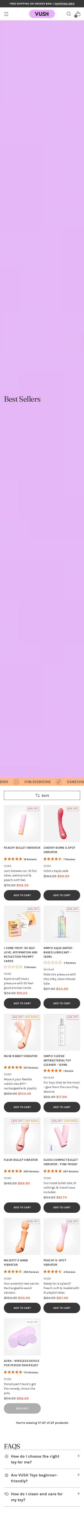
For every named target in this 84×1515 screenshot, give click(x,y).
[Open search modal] (68, 14)
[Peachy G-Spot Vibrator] (62, 1236)
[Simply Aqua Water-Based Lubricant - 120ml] (62, 924)
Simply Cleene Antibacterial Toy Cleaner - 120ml (57, 1060)
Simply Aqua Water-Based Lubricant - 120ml (58, 952)
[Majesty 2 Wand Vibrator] (22, 1236)
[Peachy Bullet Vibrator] (22, 823)
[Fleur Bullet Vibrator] (22, 1136)
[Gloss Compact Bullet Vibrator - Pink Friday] (62, 1136)
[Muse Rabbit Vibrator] (22, 1032)
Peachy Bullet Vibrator (22, 847)
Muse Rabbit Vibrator (20, 1056)
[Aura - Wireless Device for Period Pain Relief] (22, 1336)
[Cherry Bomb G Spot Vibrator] (62, 823)
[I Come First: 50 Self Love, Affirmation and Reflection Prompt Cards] (22, 924)
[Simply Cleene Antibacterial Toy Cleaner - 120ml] (62, 1032)
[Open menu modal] (6, 14)
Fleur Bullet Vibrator (21, 1159)
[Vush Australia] (42, 14)
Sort (45, 795)
